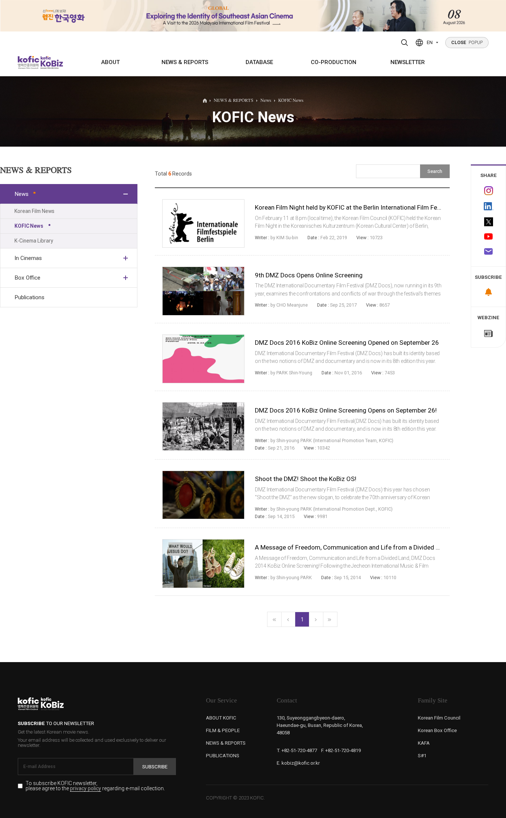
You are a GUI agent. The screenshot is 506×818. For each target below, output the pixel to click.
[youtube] (488, 237)
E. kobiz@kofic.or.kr (298, 763)
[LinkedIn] (488, 206)
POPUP (467, 42)
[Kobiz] (51, 62)
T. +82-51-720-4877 (297, 750)
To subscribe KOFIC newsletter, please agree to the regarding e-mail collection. (95, 786)
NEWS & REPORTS (185, 62)
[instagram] (488, 190)
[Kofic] (29, 62)
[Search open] (404, 43)
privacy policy (85, 788)
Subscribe (154, 766)
